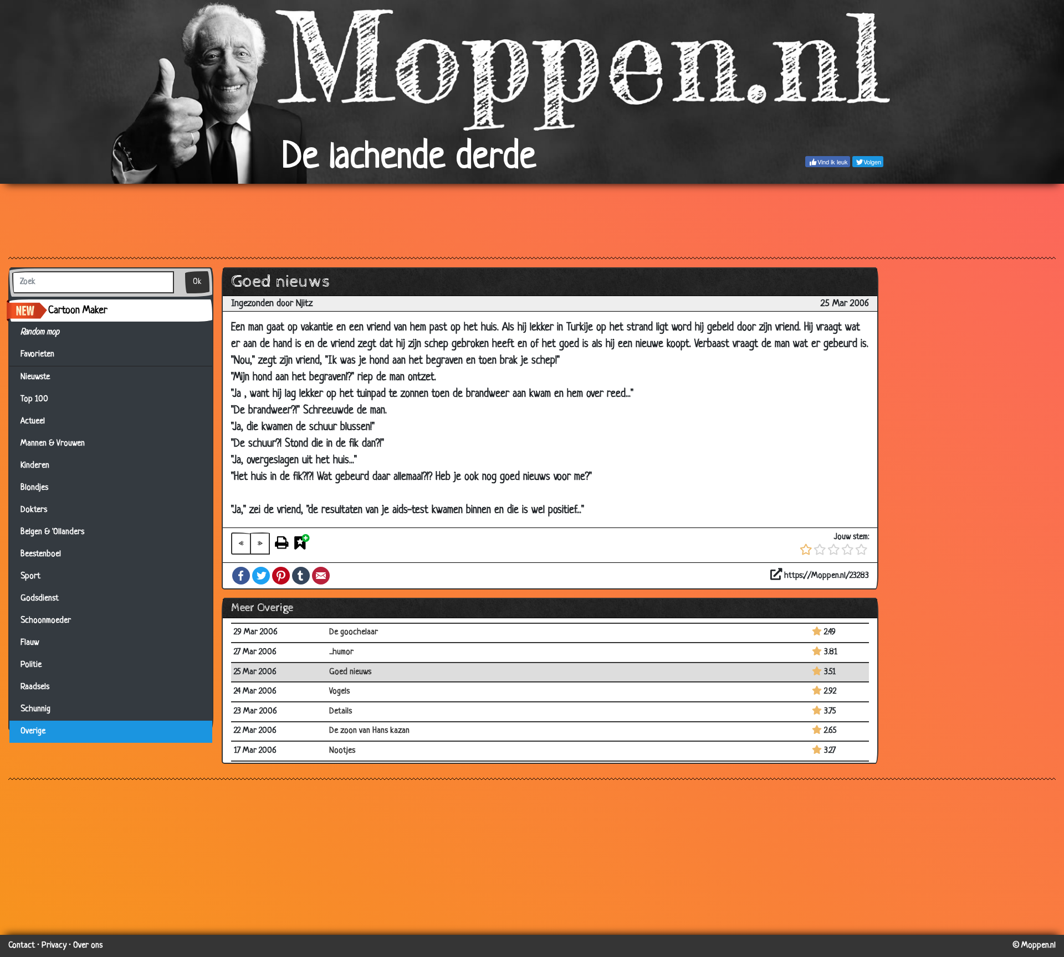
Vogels (339, 691)
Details (340, 711)
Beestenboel (41, 554)
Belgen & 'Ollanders (52, 532)
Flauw (30, 643)
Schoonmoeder (46, 620)
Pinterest (281, 575)
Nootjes (342, 751)
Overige (33, 731)
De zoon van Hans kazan (369, 731)
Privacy (54, 945)
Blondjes (34, 488)
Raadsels (35, 687)
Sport (30, 576)
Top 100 (34, 399)
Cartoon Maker (78, 310)
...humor (341, 652)
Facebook (241, 575)
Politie (31, 665)
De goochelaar (353, 632)
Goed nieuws (350, 672)
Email (321, 575)
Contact (21, 945)
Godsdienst (40, 598)
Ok (197, 282)
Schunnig (35, 709)
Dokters (34, 510)
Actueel (33, 421)
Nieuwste (35, 377)
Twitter (261, 575)
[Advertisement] (532, 219)
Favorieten (42, 354)
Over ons (88, 945)
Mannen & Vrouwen (53, 443)
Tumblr (301, 575)
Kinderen (35, 465)
